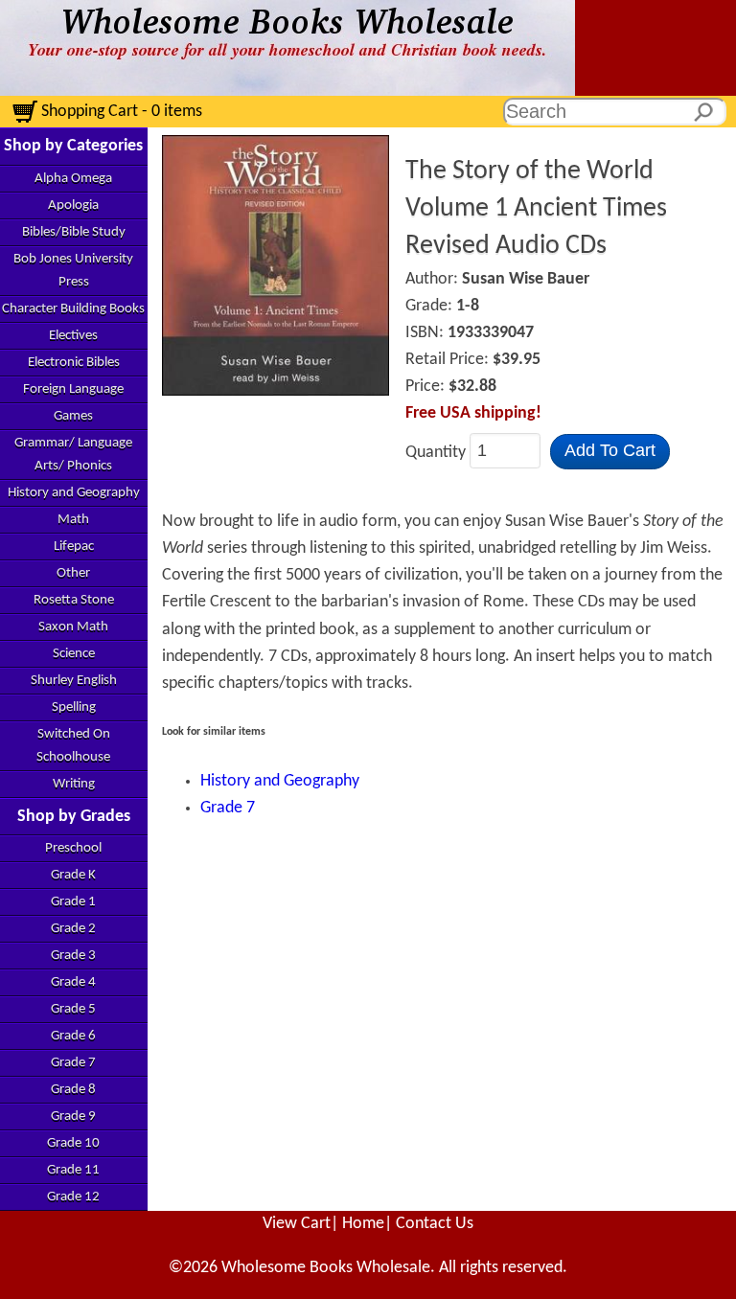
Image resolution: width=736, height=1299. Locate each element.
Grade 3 (73, 955)
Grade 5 (73, 1009)
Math (73, 520)
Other (73, 573)
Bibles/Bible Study (74, 232)
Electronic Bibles (74, 362)
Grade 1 (73, 902)
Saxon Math (73, 627)
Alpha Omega (73, 178)
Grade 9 (73, 1116)
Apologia (73, 205)
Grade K (73, 875)
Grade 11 (73, 1170)
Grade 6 (73, 1036)
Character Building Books (73, 309)
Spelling (74, 707)
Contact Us (434, 1224)
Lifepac (74, 546)
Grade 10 (73, 1143)
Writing (74, 784)
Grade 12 (73, 1197)
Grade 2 (73, 929)
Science (74, 654)
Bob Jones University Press (73, 270)
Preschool (73, 848)
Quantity (437, 452)
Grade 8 (73, 1089)
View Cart (297, 1224)
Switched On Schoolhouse (73, 745)
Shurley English (74, 680)
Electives (73, 336)
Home (363, 1224)
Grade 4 (73, 982)
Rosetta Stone (74, 600)
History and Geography (74, 493)
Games (73, 416)
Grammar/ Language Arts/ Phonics (73, 454)
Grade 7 (73, 1063)
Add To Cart (610, 450)
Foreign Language (73, 389)
